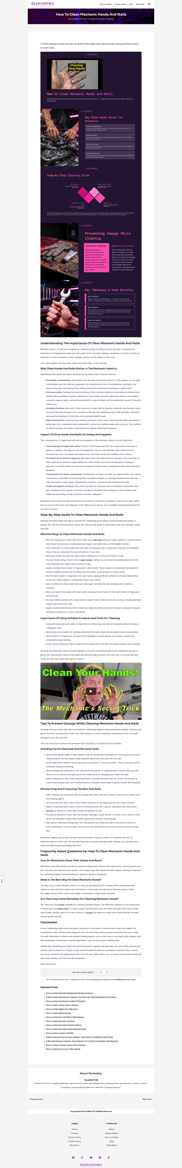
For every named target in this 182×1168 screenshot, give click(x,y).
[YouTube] (91, 1157)
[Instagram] (82, 1157)
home (61, 905)
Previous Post (35, 1099)
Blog (112, 1141)
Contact (74, 1133)
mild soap (97, 540)
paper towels (86, 560)
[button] (149, 4)
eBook (111, 1129)
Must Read (111, 1145)
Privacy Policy (74, 1137)
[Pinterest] (100, 1157)
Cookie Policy (74, 1141)
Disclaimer (74, 1145)
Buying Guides (111, 1133)
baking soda (63, 909)
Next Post (148, 1099)
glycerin (49, 811)
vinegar (89, 912)
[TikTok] (108, 1157)
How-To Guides (89, 19)
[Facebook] (73, 1157)
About (74, 1129)
